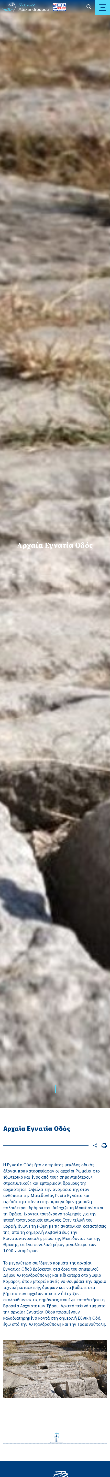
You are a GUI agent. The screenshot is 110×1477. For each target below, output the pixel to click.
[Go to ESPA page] (58, 7)
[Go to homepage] (9, 7)
